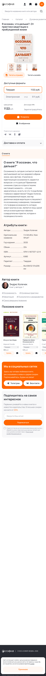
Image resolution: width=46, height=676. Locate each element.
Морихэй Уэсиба (9, 344)
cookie (32, 664)
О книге (6, 153)
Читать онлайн (34, 75)
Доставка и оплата (14, 143)
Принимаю (23, 669)
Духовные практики (29, 293)
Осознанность (10, 293)
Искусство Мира (10, 340)
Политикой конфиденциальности (20, 433)
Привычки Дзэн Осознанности (29, 341)
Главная (5, 19)
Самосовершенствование (15, 300)
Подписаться (23, 422)
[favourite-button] (17, 353)
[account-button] (24, 4)
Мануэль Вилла (28, 344)
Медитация (9, 296)
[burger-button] (41, 4)
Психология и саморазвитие (30, 296)
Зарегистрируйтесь (33, 109)
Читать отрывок (16, 75)
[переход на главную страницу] (8, 4)
